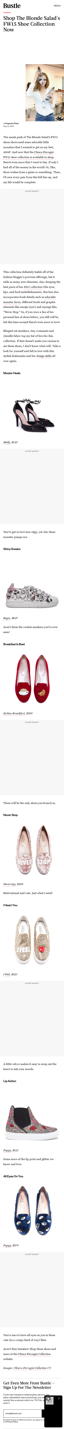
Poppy (7, 1150)
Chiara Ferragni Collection (34, 1354)
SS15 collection (33, 287)
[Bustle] (12, 5)
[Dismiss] (58, 1398)
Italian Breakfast (14, 713)
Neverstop (9, 884)
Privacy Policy (12, 1422)
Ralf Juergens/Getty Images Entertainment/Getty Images (63, 92)
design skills (44, 356)
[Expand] (48, 1398)
